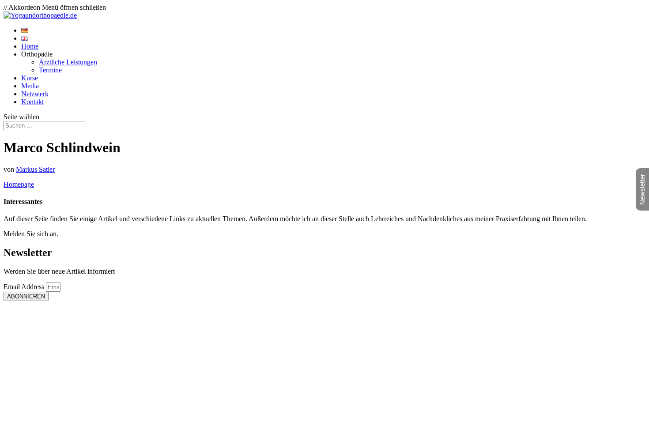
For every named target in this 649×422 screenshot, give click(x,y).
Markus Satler (35, 169)
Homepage (19, 184)
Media (30, 86)
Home (29, 46)
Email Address (25, 286)
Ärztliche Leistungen (68, 62)
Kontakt (32, 102)
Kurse (29, 78)
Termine (50, 70)
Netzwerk (35, 94)
